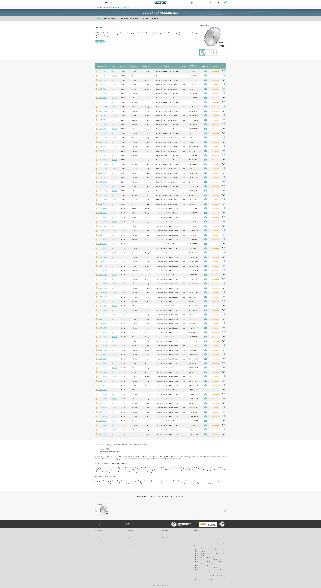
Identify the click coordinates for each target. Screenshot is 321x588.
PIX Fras (215, 537)
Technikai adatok (110, 19)
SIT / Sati (200, 571)
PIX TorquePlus (208, 541)
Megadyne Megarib (217, 559)
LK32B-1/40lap (102, 182)
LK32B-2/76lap (102, 332)
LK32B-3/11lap (102, 341)
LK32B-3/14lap (102, 354)
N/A (205, 575)
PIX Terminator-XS (207, 537)
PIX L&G (211, 535)
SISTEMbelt (196, 535)
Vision (219, 575)
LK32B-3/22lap (102, 390)
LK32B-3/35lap (102, 407)
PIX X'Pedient (217, 541)
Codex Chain (204, 579)
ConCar (202, 575)
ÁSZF (106, 3)
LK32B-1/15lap (102, 102)
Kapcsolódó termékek (150, 19)
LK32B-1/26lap (102, 151)
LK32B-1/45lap (102, 186)
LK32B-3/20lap (102, 381)
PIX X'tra (222, 535)
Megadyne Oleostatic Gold (207, 547)
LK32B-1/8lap (101, 71)
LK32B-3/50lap (102, 425)
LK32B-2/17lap (102, 248)
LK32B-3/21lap (102, 385)
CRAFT (210, 577)
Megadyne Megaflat (211, 561)
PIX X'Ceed (210, 543)
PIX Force (221, 539)
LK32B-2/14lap (102, 235)
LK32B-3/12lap (102, 345)
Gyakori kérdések (100, 539)
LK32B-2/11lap (102, 221)
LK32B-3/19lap (102, 376)
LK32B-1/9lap (101, 75)
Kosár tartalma (132, 541)
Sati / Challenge (217, 569)
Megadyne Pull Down (218, 567)
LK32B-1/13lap (102, 93)
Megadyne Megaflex (199, 557)
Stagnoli (195, 579)
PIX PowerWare (204, 535)
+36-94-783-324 (164, 543)
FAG (218, 577)
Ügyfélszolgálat (164, 537)
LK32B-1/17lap (102, 111)
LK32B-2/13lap (102, 230)
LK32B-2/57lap (102, 328)
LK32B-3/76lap (102, 434)
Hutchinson (218, 573)
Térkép (162, 539)
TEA (199, 579)
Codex (214, 577)
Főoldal (97, 7)
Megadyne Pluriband (199, 565)
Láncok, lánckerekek (104, 7)
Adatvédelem (98, 537)
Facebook (118, 524)
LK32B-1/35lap (102, 173)
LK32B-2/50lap (102, 323)
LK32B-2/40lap (102, 314)
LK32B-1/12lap (102, 89)
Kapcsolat (203, 3)
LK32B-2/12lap (102, 226)
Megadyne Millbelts (198, 569)
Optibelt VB (206, 571)
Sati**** (195, 571)
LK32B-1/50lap (102, 191)
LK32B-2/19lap (102, 257)
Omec (208, 575)
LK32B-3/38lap (102, 412)
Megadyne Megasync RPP (200, 553)
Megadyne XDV (197, 549)
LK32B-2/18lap (102, 252)
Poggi (210, 579)
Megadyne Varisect (210, 565)
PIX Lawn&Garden (218, 543)
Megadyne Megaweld (217, 563)
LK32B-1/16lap (102, 106)
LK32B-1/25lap (102, 146)
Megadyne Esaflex (208, 549)
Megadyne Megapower (211, 557)
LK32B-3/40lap (102, 416)
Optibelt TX (213, 571)
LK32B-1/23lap (102, 137)
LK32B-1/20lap (102, 124)
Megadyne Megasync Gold (200, 555)
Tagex (224, 575)
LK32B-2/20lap (102, 261)
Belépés (130, 535)
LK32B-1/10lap (102, 80)
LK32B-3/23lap (102, 394)
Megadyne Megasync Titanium (217, 555)
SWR (212, 573)
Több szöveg (100, 41)
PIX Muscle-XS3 (197, 537)
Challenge (207, 569)
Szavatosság (131, 545)
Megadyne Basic (219, 547)
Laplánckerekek (115, 7)
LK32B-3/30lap (102, 403)
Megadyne (211, 545)
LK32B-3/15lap (102, 359)
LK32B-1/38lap (102, 177)
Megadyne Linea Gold (206, 551)
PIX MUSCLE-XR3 (197, 539)
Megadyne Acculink (204, 563)
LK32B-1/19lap (102, 120)
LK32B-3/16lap (102, 363)
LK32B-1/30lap (102, 164)
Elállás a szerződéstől (134, 547)
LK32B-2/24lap (102, 279)
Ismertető (97, 535)
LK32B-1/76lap (102, 204)
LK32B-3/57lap (102, 429)
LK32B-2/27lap (102, 292)
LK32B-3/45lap (102, 421)
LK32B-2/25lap (102, 283)
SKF (221, 577)
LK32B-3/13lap (102, 350)
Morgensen (214, 575)
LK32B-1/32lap (102, 168)
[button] (222, 36)
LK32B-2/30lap (102, 301)
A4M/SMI (195, 577)
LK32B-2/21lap (102, 266)
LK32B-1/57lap (102, 195)
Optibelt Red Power (198, 573)
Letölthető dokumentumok (129, 19)
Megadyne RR (208, 559)
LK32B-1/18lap (102, 115)
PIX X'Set (216, 535)
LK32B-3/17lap (102, 368)
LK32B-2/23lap (102, 275)
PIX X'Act (201, 541)
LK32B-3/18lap (102, 372)
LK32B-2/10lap (102, 217)
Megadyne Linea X (218, 551)
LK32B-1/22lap (102, 133)
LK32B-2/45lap (102, 319)
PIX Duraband (204, 545)
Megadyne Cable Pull (206, 567)
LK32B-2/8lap (102, 208)
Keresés (130, 539)
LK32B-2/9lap (102, 213)
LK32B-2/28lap (102, 297)
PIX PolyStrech (202, 543)
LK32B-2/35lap (102, 306)
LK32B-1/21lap (102, 129)
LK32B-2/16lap (102, 244)
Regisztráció (131, 537)
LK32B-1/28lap (102, 160)
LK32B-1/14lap (102, 98)
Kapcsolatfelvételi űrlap (166, 541)
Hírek (112, 3)
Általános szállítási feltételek (141, 524)
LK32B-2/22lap (102, 270)
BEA (223, 577)
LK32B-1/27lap (102, 155)
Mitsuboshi (196, 575)
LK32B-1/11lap (101, 84)
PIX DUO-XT (215, 539)
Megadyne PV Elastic (199, 561)
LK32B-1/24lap (102, 142)
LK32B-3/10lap (102, 337)
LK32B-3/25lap (102, 398)
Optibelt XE (208, 573)
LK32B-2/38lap (102, 310)
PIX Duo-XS (221, 537)
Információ (98, 3)
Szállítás (130, 543)
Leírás (99, 19)
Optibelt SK (220, 571)
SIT (211, 569)
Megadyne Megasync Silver (215, 553)
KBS (214, 579)
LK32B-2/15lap (102, 239)
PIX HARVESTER (203, 577)
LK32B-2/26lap (102, 288)
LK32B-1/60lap (102, 199)
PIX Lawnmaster (207, 539)
